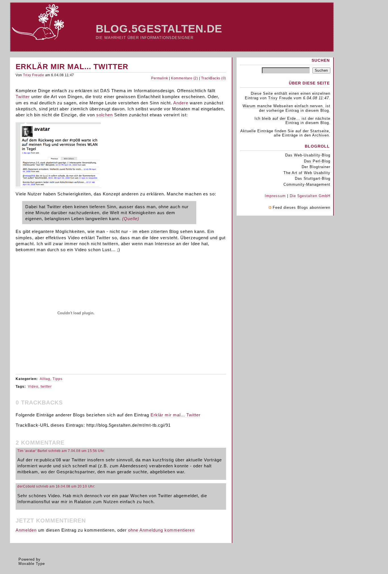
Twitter (23, 96)
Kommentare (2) (184, 78)
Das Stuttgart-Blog (312, 178)
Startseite (319, 131)
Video (33, 387)
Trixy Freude (33, 75)
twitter (46, 387)
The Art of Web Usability (306, 173)
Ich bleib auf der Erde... (277, 118)
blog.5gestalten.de (159, 29)
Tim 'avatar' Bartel (32, 451)
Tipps (57, 379)
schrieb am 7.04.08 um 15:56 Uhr (76, 451)
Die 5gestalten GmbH (310, 196)
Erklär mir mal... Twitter (176, 414)
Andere (180, 102)
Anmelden (26, 530)
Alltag (45, 379)
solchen (104, 114)
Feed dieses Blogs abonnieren (301, 207)
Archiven (320, 135)
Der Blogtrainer (316, 167)
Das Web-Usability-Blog (307, 155)
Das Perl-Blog (317, 161)
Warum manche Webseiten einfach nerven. (283, 106)
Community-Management (306, 184)
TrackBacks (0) (213, 78)
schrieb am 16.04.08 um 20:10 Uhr (65, 486)
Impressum (275, 196)
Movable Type (31, 563)
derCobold (26, 486)
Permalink (159, 78)
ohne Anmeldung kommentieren (161, 530)
